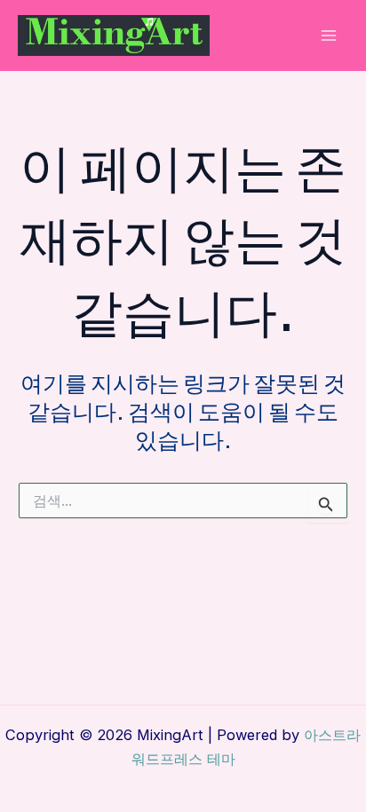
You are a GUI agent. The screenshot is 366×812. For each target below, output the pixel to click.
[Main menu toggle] (328, 36)
